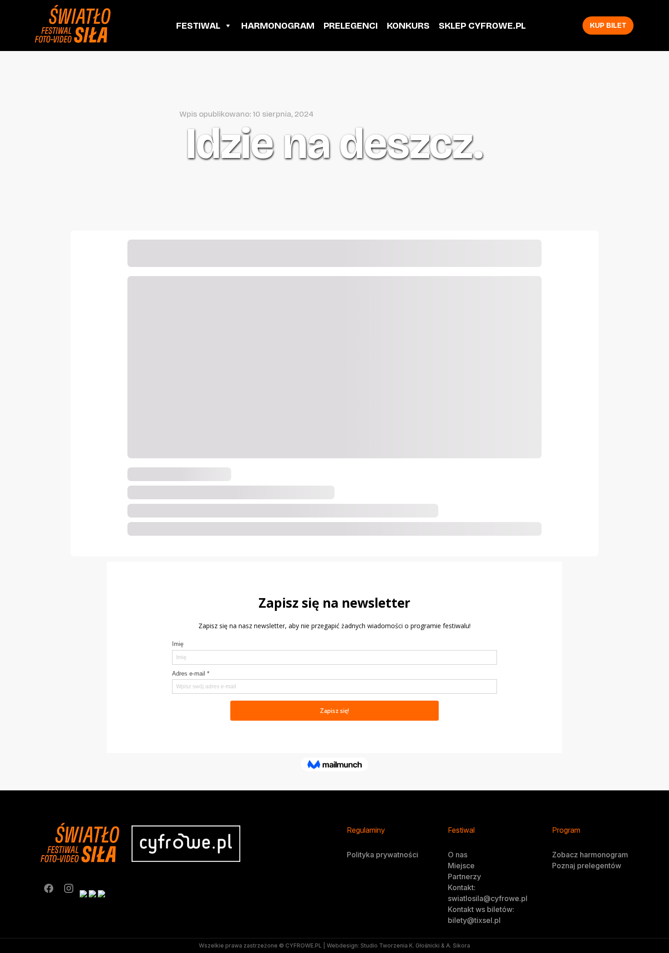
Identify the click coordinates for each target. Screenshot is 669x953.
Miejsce (461, 865)
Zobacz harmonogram (590, 854)
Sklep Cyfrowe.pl (482, 25)
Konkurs (408, 25)
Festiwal (198, 25)
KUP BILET (608, 25)
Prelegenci (351, 25)
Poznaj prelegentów (586, 865)
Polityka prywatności (382, 854)
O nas (457, 854)
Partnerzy (464, 876)
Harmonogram (277, 25)
